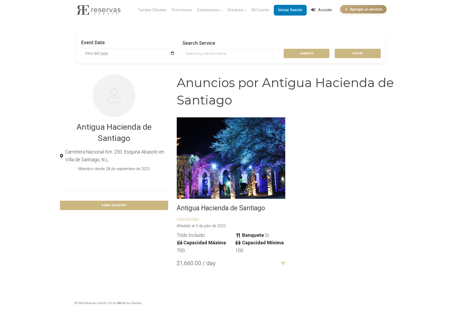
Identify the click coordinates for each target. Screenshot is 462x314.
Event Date (93, 42)
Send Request (114, 205)
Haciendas (188, 219)
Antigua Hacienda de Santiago (221, 208)
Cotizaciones (208, 10)
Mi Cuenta (260, 10)
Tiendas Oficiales (152, 10)
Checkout (235, 10)
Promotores (182, 10)
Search (306, 53)
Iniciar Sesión (290, 10)
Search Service (198, 43)
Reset (358, 53)
